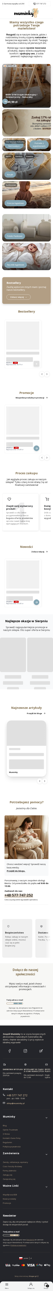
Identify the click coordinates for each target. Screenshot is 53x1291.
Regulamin (7, 1142)
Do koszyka (36, 364)
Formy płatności (9, 1170)
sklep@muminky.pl (16, 1103)
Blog (5, 1125)
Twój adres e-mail (14, 1000)
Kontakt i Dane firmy (11, 1138)
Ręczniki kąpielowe (15, 264)
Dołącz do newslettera (18, 1003)
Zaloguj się (7, 1175)
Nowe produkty (9, 1199)
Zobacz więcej (37, 552)
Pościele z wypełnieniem (39, 144)
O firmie (6, 1134)
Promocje (7, 1203)
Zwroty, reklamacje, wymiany (15, 1162)
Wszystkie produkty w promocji (30, 398)
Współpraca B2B (10, 1194)
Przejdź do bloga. (16, 870)
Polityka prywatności (12, 1146)
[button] (25, 1117)
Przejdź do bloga (34, 713)
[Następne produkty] (47, 374)
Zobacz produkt (5, 101)
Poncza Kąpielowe (15, 203)
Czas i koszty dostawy (12, 1166)
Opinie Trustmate (10, 1129)
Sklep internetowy (26, 1276)
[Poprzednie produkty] (42, 374)
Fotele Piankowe (14, 236)
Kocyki (10, 174)
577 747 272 (41, 4)
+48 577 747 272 (17, 1095)
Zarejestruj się (9, 1179)
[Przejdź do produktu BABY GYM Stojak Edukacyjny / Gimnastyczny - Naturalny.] (26, 85)
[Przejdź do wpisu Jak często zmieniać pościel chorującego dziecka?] (26, 733)
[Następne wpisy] (44, 781)
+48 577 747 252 (19, 895)
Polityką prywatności (18, 1245)
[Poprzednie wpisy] (40, 781)
